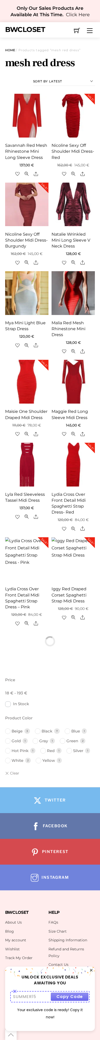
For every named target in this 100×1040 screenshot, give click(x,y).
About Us (13, 922)
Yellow (48, 760)
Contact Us (58, 964)
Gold (16, 740)
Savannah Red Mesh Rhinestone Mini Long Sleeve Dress (26, 151)
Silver (78, 750)
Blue (75, 731)
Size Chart (57, 931)
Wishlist (12, 949)
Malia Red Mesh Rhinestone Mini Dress (68, 328)
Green (72, 740)
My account (15, 940)
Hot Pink (20, 750)
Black (47, 731)
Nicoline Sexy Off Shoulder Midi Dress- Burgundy (26, 240)
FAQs (53, 922)
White (17, 760)
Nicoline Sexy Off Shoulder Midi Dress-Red (73, 151)
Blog (9, 931)
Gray (43, 740)
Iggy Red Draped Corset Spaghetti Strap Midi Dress (69, 594)
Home (10, 50)
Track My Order (19, 958)
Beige (17, 731)
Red (51, 750)
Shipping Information (67, 940)
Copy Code (69, 997)
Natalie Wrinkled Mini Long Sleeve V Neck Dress (71, 240)
